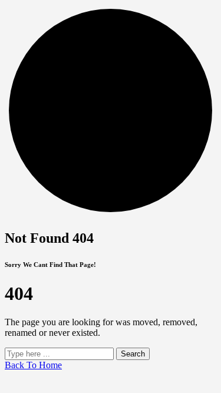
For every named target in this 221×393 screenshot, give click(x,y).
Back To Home (33, 365)
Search (133, 353)
